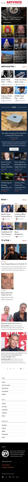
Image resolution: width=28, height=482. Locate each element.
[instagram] (10, 477)
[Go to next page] (23, 368)
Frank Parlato (8, 84)
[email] (13, 477)
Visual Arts (4, 410)
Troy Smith (7, 219)
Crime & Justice (6, 385)
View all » (24, 66)
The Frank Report (6, 465)
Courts (3, 382)
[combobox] (18, 477)
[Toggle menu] (2, 3)
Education (4, 425)
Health (3, 431)
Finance (4, 428)
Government (5, 391)
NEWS (14, 107)
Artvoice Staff (6, 236)
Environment (5, 388)
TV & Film (3, 261)
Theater (4, 403)
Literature (4, 413)
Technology (5, 434)
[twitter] (6, 477)
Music (2, 203)
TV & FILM (5, 240)
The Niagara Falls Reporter (8, 467)
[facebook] (3, 477)
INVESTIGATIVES (7, 67)
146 (21, 368)
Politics (4, 394)
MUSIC (3, 200)
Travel (3, 437)
